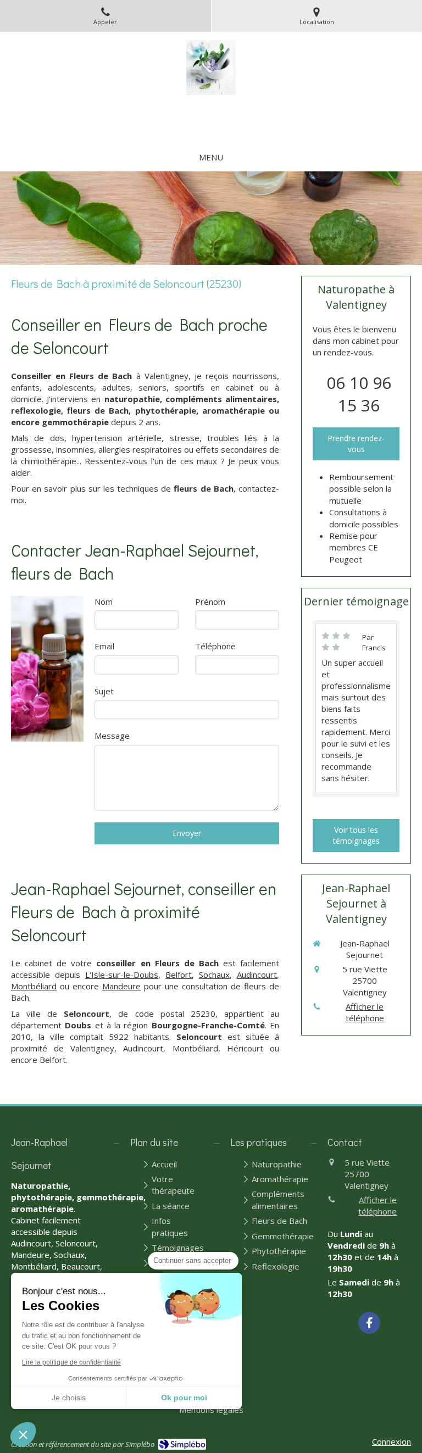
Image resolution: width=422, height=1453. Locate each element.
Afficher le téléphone (365, 1012)
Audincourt (257, 974)
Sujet (104, 691)
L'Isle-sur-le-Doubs (121, 974)
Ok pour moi (184, 1397)
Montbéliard (34, 986)
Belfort (178, 974)
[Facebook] (369, 1323)
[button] (23, 1434)
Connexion (391, 1441)
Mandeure (121, 986)
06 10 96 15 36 (358, 393)
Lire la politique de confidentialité (71, 1362)
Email (104, 646)
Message (112, 735)
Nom (104, 601)
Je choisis (69, 1397)
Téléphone (215, 646)
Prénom (210, 601)
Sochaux (214, 974)
